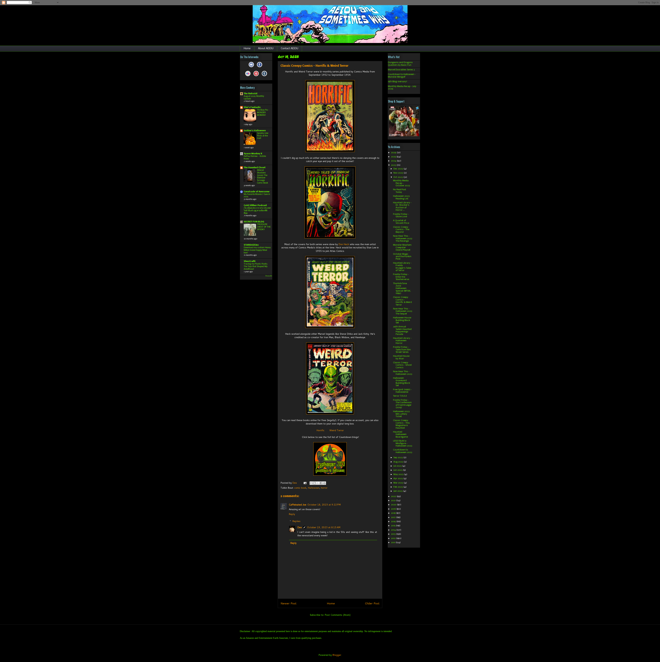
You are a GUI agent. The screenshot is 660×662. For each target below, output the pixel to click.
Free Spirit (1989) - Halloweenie (402, 391)
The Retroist (250, 94)
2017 (393, 517)
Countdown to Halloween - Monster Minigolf (402, 75)
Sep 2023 (398, 457)
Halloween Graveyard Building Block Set (401, 382)
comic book (300, 487)
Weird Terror (336, 430)
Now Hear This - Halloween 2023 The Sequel (402, 311)
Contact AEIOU (289, 48)
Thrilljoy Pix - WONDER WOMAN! (263, 112)
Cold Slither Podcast (255, 205)
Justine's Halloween (255, 131)
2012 (393, 538)
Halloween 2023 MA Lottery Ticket (401, 414)
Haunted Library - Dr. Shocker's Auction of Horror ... (402, 206)
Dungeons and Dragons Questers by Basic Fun (400, 63)
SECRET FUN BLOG (254, 222)
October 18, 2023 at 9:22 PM (324, 504)
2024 (394, 161)
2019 (393, 509)
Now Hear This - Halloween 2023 (402, 372)
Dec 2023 (398, 169)
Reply (292, 514)
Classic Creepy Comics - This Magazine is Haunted (401, 424)
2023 (394, 165)
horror (324, 487)
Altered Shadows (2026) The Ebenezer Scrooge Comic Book (262, 176)
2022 (394, 496)
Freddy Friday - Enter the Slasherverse (401, 277)
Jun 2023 (398, 470)
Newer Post (288, 603)
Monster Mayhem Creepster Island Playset (402, 247)
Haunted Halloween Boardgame (400, 434)
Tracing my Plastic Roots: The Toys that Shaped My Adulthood (256, 266)
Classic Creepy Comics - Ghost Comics (402, 365)
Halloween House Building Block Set (402, 320)
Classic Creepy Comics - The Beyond (401, 229)
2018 (393, 513)
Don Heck (343, 244)
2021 (393, 500)
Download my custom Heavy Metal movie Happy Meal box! (257, 250)
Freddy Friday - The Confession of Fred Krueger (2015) (402, 404)
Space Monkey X (253, 154)
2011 (393, 542)
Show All (268, 276)
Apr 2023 (398, 478)
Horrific (320, 430)
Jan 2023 (398, 491)
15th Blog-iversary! (397, 81)
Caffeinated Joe (297, 504)
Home (247, 48)
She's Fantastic (252, 107)
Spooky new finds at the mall (262, 135)
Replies (296, 521)
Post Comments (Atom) (337, 615)
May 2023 (398, 474)
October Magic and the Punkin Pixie (402, 256)
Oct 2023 (398, 177)
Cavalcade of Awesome (257, 192)
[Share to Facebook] (321, 483)
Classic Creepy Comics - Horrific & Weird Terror (402, 301)
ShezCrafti (249, 261)
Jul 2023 (397, 466)
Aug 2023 (398, 462)
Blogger (336, 655)
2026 (394, 153)
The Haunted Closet (254, 167)
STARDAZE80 (251, 245)
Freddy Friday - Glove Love (401, 215)
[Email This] (311, 483)
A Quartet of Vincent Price (401, 221)
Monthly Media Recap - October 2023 (401, 183)
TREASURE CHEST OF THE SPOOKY (264, 227)
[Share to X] (318, 483)
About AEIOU (265, 48)
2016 (393, 521)
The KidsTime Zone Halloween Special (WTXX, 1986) (402, 288)
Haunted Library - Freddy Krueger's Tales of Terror (402, 267)
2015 (393, 526)
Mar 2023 (398, 483)
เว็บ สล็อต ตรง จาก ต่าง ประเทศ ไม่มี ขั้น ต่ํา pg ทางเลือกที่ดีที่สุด (257, 210)
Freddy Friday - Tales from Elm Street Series (402, 349)
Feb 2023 (398, 487)
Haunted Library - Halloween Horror (402, 340)
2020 (394, 505)
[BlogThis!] (314, 483)
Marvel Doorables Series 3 (401, 70)
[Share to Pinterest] (324, 483)
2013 (393, 534)
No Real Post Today (399, 191)
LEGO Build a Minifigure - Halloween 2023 (402, 443)
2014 (393, 530)
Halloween (314, 487)
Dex (299, 527)
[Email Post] (304, 483)
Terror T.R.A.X (400, 396)
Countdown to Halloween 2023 (402, 451)
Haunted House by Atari (401, 357)
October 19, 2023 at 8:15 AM (323, 527)
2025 (394, 157)
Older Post (372, 603)
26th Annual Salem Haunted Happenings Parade (402, 330)
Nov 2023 (398, 173)
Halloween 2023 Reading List (401, 197)
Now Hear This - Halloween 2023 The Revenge (402, 238)
